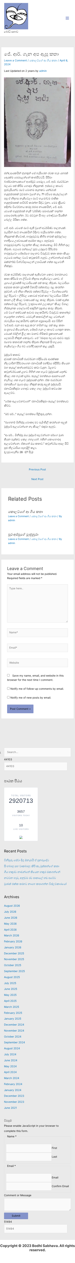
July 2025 (10, 983)
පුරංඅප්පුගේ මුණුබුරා (23, 534)
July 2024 (10, 1054)
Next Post (37, 479)
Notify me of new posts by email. (30, 697)
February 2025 (13, 1012)
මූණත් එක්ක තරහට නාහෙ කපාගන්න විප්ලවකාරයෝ (35, 883)
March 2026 (11, 935)
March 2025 (11, 1006)
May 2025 (10, 994)
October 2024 (12, 1036)
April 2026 (10, 929)
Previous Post (37, 469)
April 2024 (10, 1072)
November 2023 (14, 1101)
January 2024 (12, 1090)
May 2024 (10, 1066)
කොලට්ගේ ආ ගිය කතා (43, 60)
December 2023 (14, 1095)
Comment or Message (17, 1195)
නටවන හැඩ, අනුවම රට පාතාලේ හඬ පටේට (30, 877)
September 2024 (14, 1042)
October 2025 (12, 965)
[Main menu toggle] (67, 18)
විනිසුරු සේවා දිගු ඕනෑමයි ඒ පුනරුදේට (26, 860)
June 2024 (10, 1060)
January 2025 (12, 1018)
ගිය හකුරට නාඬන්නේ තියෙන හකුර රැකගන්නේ (32, 871)
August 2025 (12, 977)
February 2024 (13, 1084)
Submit (16, 1215)
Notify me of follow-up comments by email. (37, 688)
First (54, 1148)
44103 (8, 759)
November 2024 (14, 1030)
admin (43, 70)
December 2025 (14, 953)
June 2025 (10, 988)
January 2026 (12, 947)
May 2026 (10, 923)
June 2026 (10, 917)
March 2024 (11, 1078)
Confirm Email (60, 1186)
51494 (8, 1221)
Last (54, 1156)
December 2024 (14, 1024)
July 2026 (10, 911)
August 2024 (12, 1048)
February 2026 (13, 941)
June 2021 (10, 1107)
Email (55, 1177)
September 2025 (14, 971)
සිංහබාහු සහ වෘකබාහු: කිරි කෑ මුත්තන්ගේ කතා (31, 866)
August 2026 (12, 905)
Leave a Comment (15, 60)
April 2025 (10, 1000)
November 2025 (14, 959)
